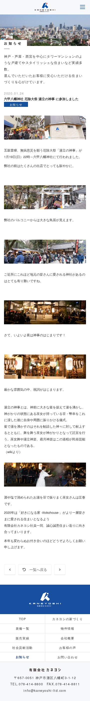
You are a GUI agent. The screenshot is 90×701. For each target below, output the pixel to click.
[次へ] (60, 569)
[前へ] (10, 569)
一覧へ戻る (36, 569)
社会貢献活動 (22, 647)
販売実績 (22, 638)
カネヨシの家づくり (67, 619)
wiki (9, 451)
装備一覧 (22, 628)
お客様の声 (67, 647)
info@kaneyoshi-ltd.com (45, 690)
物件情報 (67, 628)
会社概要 (67, 638)
